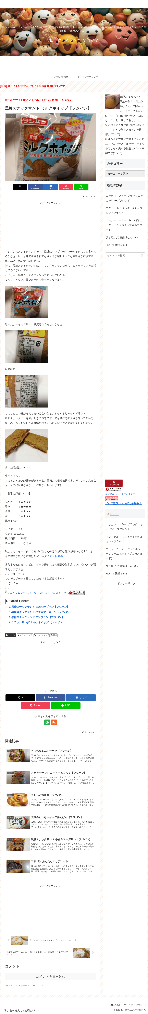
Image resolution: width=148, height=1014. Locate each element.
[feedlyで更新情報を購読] (47, 722)
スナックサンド (26, 635)
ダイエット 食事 (53, 556)
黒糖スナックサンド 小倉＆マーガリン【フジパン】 (41, 612)
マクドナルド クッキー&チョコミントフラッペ (124, 210)
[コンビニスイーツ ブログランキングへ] (77, 592)
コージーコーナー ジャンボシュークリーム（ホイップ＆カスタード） (124, 225)
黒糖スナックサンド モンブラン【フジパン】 (37, 617)
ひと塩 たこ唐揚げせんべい (122, 237)
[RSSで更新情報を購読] (54, 722)
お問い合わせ (115, 1005)
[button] (142, 255)
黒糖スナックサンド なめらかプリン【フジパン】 (40, 606)
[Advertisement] (50, 225)
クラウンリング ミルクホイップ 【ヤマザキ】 (38, 622)
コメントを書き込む (50, 976)
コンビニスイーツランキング (120, 493)
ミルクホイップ (43, 635)
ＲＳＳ (114, 513)
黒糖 (55, 635)
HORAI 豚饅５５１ (117, 244)
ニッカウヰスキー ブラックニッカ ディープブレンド (124, 198)
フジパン (11, 635)
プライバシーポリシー (134, 1005)
